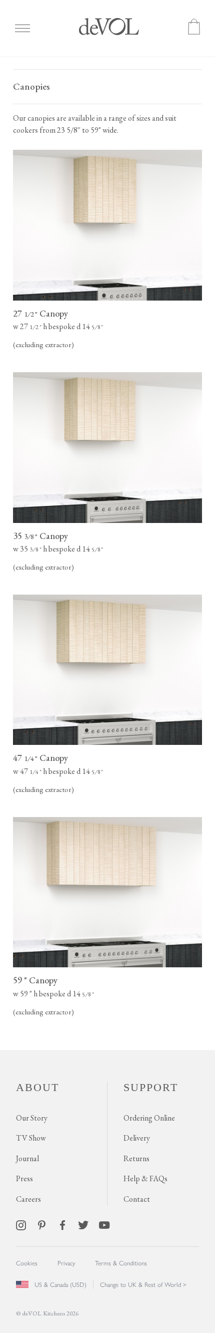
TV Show (31, 1138)
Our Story (32, 1118)
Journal (27, 1158)
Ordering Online (149, 1118)
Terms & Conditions (121, 1262)
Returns (137, 1158)
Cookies (27, 1262)
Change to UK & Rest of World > (143, 1284)
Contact (137, 1199)
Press (24, 1178)
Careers (28, 1199)
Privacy (66, 1262)
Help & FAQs (146, 1178)
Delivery (137, 1138)
